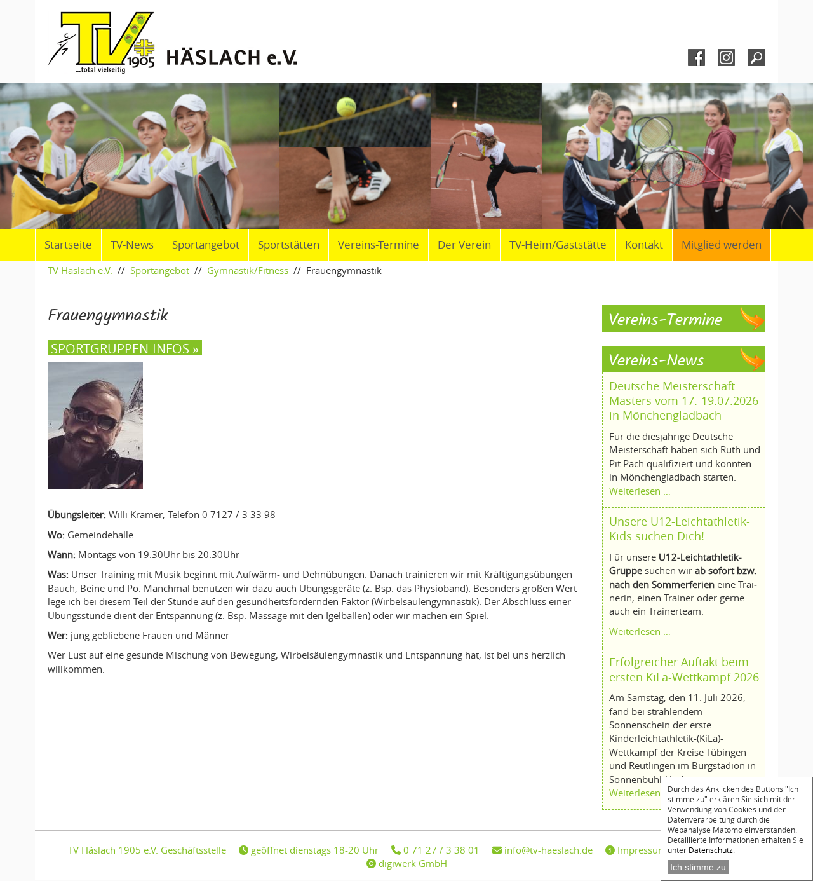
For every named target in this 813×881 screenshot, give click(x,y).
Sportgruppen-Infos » (125, 347)
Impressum (641, 849)
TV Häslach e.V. (80, 270)
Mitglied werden (722, 245)
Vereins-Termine (378, 245)
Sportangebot (205, 245)
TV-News (132, 245)
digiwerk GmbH (411, 863)
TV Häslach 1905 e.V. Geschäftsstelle (147, 849)
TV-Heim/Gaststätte (558, 245)
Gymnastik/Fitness (247, 270)
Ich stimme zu (698, 867)
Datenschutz (711, 850)
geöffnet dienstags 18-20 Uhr (313, 849)
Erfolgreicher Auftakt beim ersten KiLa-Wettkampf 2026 (684, 669)
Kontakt (644, 245)
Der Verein (464, 245)
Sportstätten (288, 245)
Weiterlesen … (640, 490)
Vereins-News (656, 361)
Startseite (68, 245)
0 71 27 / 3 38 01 (440, 849)
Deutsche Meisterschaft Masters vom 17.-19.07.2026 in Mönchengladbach (683, 400)
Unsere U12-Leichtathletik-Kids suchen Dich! (679, 528)
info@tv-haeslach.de (547, 849)
